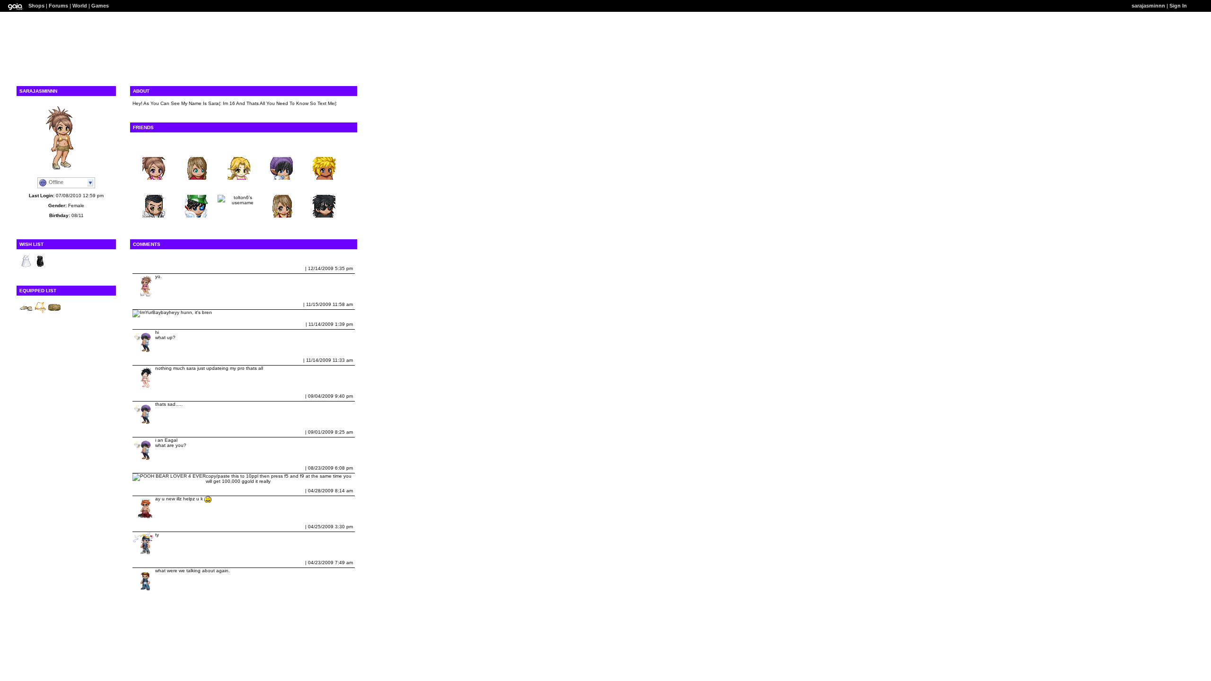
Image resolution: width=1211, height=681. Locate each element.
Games (100, 6)
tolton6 (239, 187)
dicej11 (142, 562)
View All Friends (151, 139)
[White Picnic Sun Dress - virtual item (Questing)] (26, 266)
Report (296, 268)
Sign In (1178, 6)
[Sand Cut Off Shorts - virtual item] (54, 312)
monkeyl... (239, 149)
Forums (58, 6)
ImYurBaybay (149, 304)
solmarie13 (282, 187)
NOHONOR (196, 187)
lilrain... (324, 187)
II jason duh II (150, 526)
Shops (36, 6)
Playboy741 (153, 187)
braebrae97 (196, 149)
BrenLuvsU (154, 149)
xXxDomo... (324, 149)
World (79, 6)
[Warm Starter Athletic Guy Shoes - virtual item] (26, 312)
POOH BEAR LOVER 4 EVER (167, 468)
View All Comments (154, 256)
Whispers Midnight (155, 324)
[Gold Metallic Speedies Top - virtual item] (40, 312)
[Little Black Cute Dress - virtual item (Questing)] (40, 266)
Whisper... (281, 149)
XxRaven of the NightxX (161, 360)
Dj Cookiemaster (153, 490)
